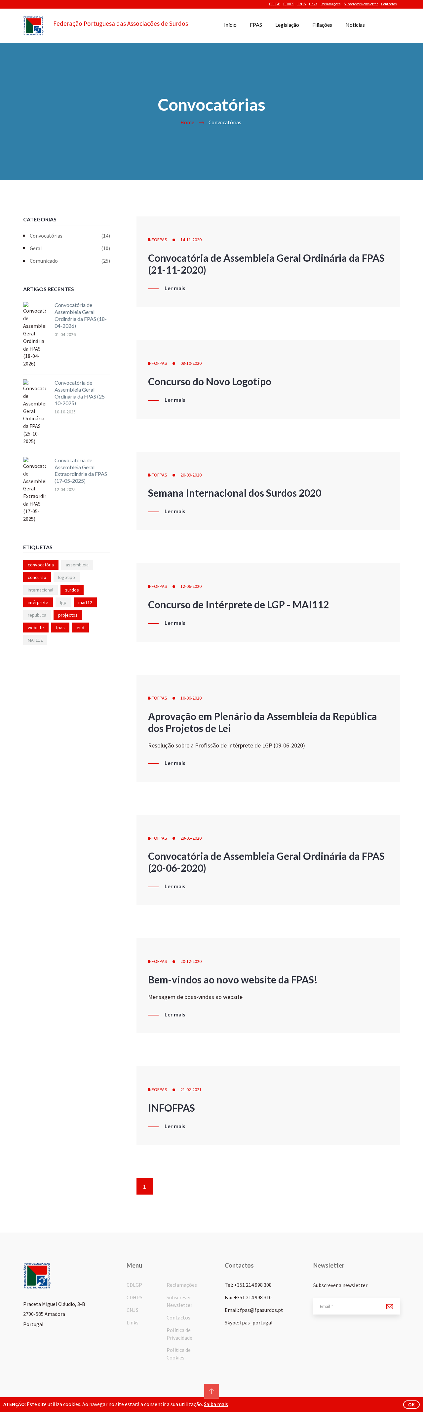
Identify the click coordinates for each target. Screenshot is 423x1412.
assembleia (77, 565)
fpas (60, 627)
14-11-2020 (191, 240)
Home (187, 122)
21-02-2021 (191, 1089)
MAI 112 (35, 640)
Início (230, 24)
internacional (40, 590)
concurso (37, 577)
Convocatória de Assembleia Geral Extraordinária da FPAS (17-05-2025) (81, 470)
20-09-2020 (191, 475)
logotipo (66, 577)
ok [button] (411, 1404)
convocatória (41, 565)
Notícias (355, 24)
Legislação (287, 24)
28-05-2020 (191, 838)
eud (80, 627)
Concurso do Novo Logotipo (209, 381)
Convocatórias (70, 235)
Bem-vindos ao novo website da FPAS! (233, 979)
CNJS (301, 4)
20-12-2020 (191, 961)
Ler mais (175, 288)
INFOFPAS (157, 240)
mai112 (85, 602)
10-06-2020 (191, 698)
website (36, 627)
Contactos (389, 4)
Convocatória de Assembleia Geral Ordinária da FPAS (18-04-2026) (81, 315)
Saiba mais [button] (216, 1404)
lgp (63, 602)
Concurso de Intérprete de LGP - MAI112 (238, 604)
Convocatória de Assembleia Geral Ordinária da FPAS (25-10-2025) (81, 392)
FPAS (256, 24)
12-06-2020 (191, 586)
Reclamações (330, 4)
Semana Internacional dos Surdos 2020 (234, 493)
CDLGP (274, 4)
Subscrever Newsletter (361, 4)
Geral (70, 248)
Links (313, 4)
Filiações (322, 24)
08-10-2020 (191, 363)
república (37, 615)
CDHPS (288, 4)
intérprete (38, 602)
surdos (72, 590)
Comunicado (70, 260)
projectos (68, 615)
